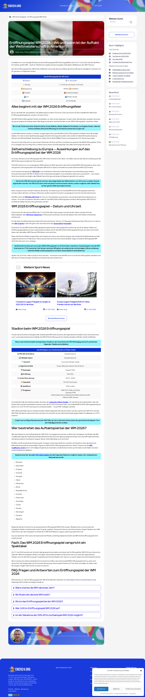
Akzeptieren (101, 689)
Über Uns (93, 667)
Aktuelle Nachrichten (56, 318)
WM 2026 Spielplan (19, 17)
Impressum (132, 693)
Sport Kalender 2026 (64, 667)
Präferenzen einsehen (133, 689)
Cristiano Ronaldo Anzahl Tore (122, 62)
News (80, 6)
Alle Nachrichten (121, 34)
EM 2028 (98, 6)
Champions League (67, 6)
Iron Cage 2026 (117, 59)
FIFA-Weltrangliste (42, 455)
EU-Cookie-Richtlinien (106, 693)
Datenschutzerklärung (121, 693)
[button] (141, 671)
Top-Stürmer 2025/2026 (120, 56)
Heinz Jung (19, 52)
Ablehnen (116, 689)
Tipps (89, 6)
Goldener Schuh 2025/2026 (121, 53)
